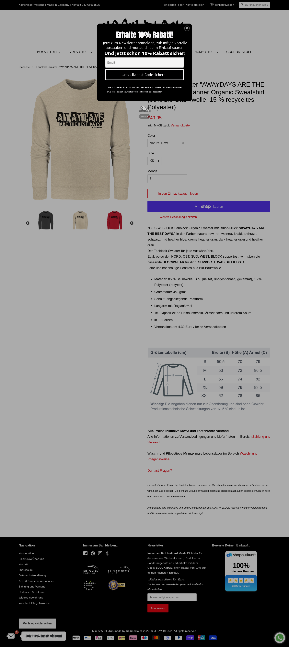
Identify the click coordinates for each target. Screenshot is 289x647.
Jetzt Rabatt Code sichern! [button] (144, 74)
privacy (144, 116)
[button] (187, 28)
